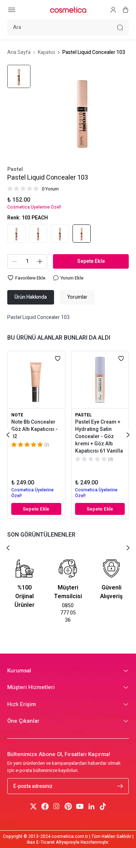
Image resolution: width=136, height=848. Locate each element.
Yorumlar (77, 297)
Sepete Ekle (91, 261)
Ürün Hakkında (31, 297)
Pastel (15, 169)
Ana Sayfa (18, 52)
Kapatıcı (46, 52)
